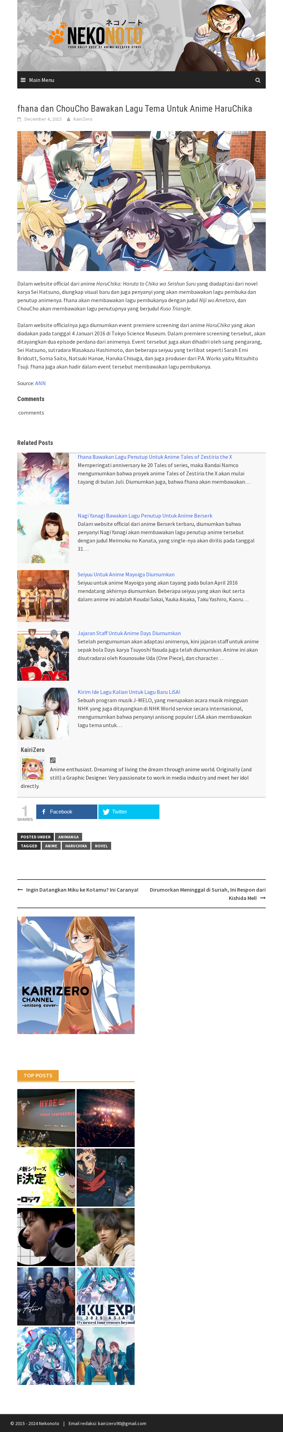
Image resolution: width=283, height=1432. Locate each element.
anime (51, 845)
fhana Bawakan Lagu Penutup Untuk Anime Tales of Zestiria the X (155, 456)
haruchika (76, 845)
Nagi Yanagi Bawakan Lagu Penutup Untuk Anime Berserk (145, 515)
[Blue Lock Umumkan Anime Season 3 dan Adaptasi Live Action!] (46, 1178)
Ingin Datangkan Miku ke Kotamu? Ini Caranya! (82, 889)
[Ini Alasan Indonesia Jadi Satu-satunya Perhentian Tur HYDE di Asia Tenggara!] (46, 1118)
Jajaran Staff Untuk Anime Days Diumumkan (129, 633)
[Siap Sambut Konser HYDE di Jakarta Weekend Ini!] (106, 1118)
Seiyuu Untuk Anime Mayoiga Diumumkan (126, 574)
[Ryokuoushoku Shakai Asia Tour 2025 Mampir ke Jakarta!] (106, 1356)
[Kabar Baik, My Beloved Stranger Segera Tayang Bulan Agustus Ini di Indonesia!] (106, 1237)
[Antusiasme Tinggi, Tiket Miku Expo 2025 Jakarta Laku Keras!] (106, 1296)
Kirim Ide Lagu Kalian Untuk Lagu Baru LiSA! (129, 691)
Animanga (68, 836)
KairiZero (83, 119)
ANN (40, 383)
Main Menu (41, 79)
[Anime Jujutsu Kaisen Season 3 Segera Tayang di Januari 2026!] (106, 1178)
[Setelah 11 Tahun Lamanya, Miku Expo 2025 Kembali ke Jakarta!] (46, 1356)
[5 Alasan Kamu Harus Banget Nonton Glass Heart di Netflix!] (46, 1296)
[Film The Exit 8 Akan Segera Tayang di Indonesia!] (46, 1237)
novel (101, 845)
